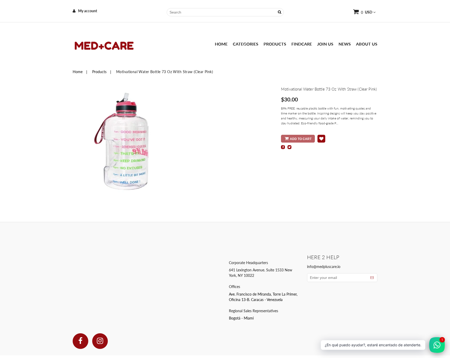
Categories (245, 43)
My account (87, 11)
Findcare (301, 43)
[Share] (283, 147)
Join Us (325, 43)
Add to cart (300, 139)
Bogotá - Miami (241, 318)
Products (275, 43)
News (345, 43)
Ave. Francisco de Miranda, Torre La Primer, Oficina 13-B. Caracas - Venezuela (263, 297)
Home (221, 43)
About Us (366, 43)
